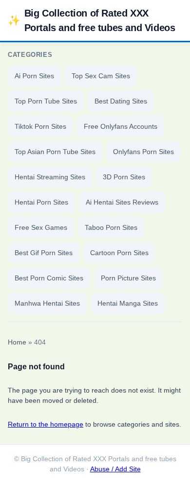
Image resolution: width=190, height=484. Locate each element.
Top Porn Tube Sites (46, 101)
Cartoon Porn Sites (119, 253)
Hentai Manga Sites (127, 303)
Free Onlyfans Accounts (120, 126)
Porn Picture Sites (128, 278)
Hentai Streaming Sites (50, 177)
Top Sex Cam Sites (101, 76)
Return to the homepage (45, 424)
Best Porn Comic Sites (49, 278)
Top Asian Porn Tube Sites (55, 152)
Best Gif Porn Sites (44, 253)
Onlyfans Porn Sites (143, 152)
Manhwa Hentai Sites (47, 303)
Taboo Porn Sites (111, 227)
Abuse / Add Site (115, 469)
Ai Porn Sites (34, 76)
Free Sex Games (41, 227)
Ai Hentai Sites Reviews (122, 202)
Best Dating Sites (121, 101)
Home (17, 342)
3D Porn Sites (124, 177)
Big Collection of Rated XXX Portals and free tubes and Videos (91, 20)
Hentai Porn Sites (41, 202)
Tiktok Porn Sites (40, 126)
